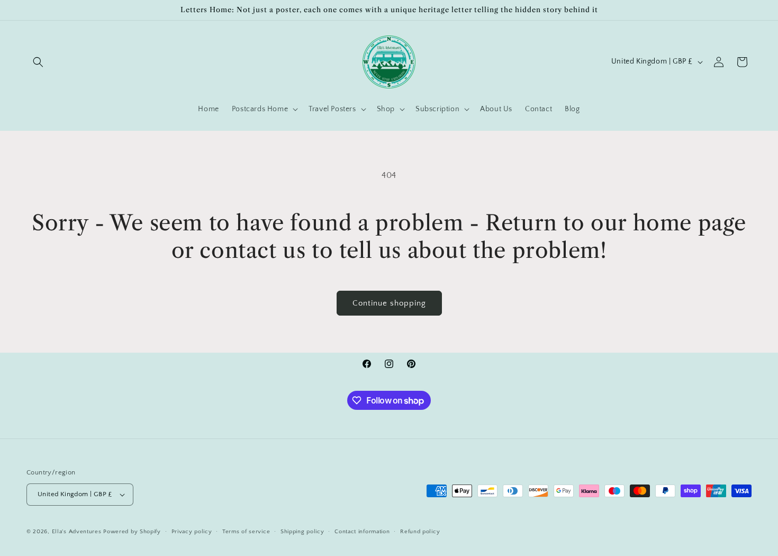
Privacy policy (191, 531)
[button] (38, 62)
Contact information (362, 531)
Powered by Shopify (132, 531)
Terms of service (246, 531)
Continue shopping (389, 303)
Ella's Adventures (77, 531)
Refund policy (420, 531)
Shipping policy (302, 531)
